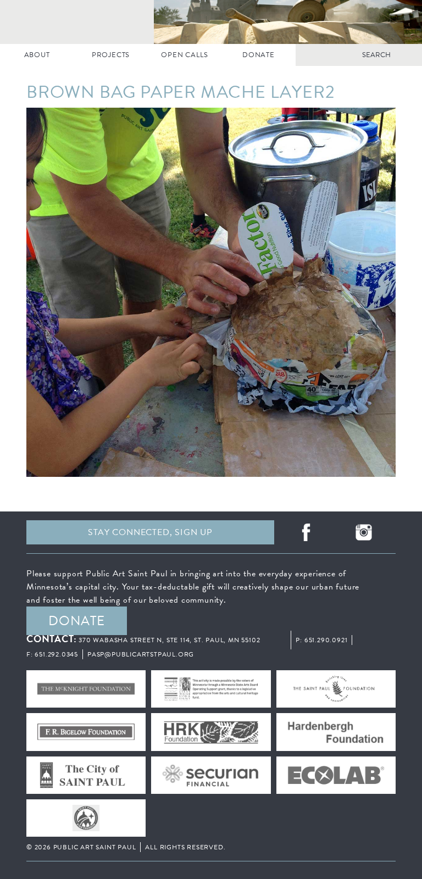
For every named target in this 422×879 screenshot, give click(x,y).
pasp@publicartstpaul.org (140, 654)
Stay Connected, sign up (150, 532)
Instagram (364, 532)
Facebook (306, 532)
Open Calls (184, 54)
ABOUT (37, 54)
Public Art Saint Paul (211, 22)
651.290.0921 (326, 640)
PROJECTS (111, 54)
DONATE (258, 54)
